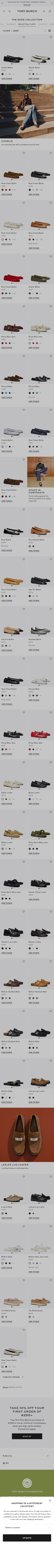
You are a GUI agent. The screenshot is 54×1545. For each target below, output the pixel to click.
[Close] (50, 1500)
